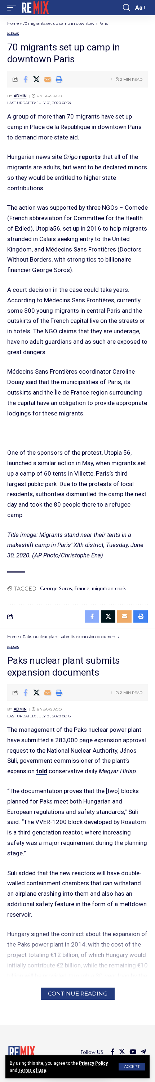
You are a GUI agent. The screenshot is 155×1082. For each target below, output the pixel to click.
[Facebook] (112, 1052)
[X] (122, 1052)
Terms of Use (32, 1070)
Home (13, 23)
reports (90, 156)
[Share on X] (36, 79)
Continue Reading (77, 993)
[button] (132, 1066)
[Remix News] (34, 7)
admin (20, 96)
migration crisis (109, 588)
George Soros (56, 588)
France (82, 588)
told (41, 771)
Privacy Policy (93, 1063)
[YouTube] (133, 1052)
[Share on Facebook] (25, 79)
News (13, 34)
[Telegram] (143, 1052)
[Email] (48, 79)
